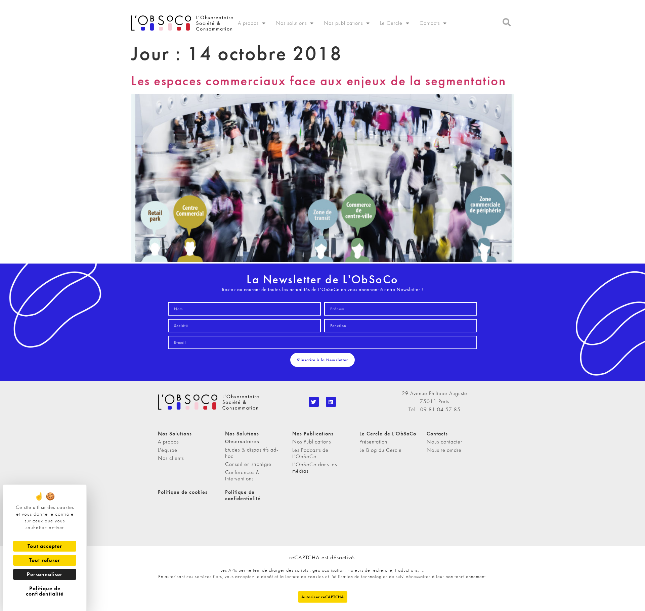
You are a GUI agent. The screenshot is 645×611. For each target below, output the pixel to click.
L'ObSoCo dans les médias (314, 467)
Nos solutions (291, 23)
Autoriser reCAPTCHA (322, 597)
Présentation (373, 441)
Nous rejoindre (444, 450)
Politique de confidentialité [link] (44, 591)
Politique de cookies (183, 492)
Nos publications (343, 23)
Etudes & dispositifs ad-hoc (251, 453)
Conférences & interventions (242, 475)
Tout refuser (44, 560)
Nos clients (171, 458)
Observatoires (242, 441)
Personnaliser (44, 574)
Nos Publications (311, 441)
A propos (248, 23)
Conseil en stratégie (248, 464)
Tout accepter (45, 546)
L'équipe (167, 450)
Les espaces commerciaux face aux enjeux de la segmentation (318, 80)
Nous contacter (444, 441)
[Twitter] (314, 402)
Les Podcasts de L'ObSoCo (310, 453)
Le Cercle (391, 23)
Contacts (430, 23)
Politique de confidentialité (243, 495)
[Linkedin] (331, 402)
